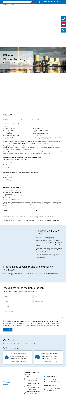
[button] (3, 390)
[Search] (32, 2)
